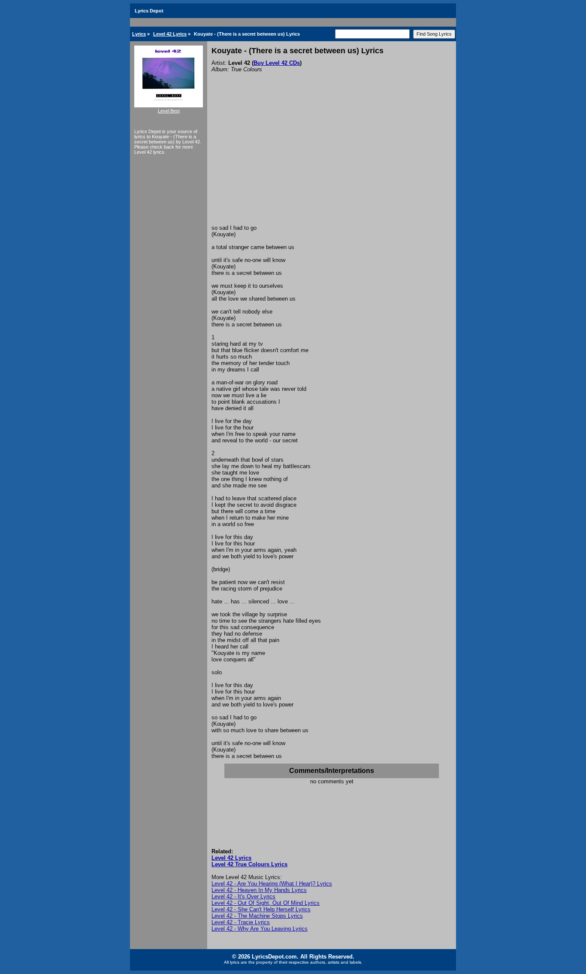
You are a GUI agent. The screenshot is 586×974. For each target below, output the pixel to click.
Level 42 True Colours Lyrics (249, 864)
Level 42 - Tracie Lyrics (240, 922)
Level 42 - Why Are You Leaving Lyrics (259, 928)
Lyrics (139, 34)
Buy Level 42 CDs (277, 63)
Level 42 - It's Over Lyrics (243, 896)
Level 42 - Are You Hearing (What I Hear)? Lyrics (271, 883)
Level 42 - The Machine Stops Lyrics (257, 916)
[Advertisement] (331, 160)
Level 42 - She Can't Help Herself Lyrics (261, 909)
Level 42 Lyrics (170, 34)
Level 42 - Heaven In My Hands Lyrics (259, 890)
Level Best (169, 110)
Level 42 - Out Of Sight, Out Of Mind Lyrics (265, 903)
